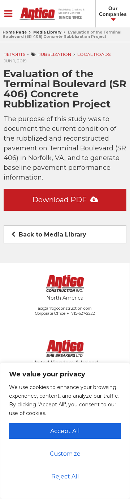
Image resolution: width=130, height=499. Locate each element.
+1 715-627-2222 (80, 313)
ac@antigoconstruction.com (65, 308)
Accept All (65, 431)
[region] (65, 430)
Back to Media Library (51, 234)
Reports (14, 54)
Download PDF (60, 199)
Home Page (15, 32)
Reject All (65, 476)
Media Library (47, 32)
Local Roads (93, 54)
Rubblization (54, 54)
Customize (65, 453)
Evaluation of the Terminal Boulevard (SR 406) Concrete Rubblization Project (62, 34)
